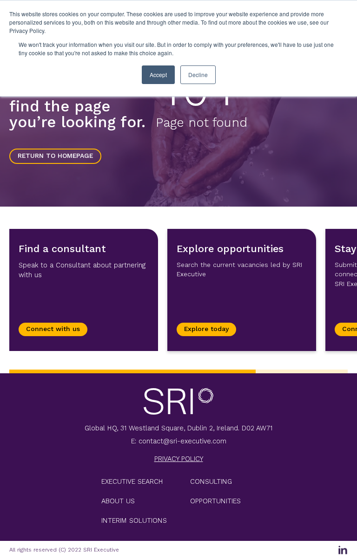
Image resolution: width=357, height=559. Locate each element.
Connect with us (53, 329)
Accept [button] (158, 74)
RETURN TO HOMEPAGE (55, 156)
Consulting (211, 481)
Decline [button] (198, 74)
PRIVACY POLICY (178, 459)
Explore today (206, 329)
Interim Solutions (134, 520)
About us (118, 501)
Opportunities (215, 501)
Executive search (132, 481)
